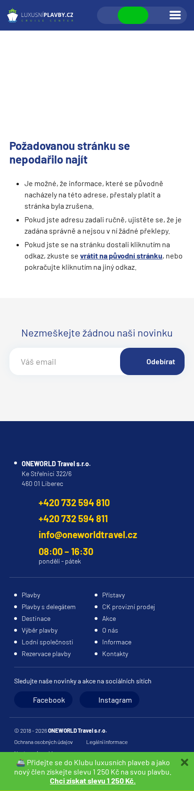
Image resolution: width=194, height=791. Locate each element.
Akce (109, 618)
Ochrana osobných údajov (43, 741)
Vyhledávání (108, 15)
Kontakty (115, 654)
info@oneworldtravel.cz (88, 534)
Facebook (49, 699)
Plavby (31, 595)
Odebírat (160, 361)
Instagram (115, 699)
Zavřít (184, 762)
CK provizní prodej (128, 607)
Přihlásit (158, 15)
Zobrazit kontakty (133, 15)
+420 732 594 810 (74, 502)
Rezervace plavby (46, 654)
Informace (116, 642)
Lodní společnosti (47, 642)
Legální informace (107, 741)
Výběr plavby (39, 630)
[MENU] (175, 15)
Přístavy (113, 595)
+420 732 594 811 (73, 518)
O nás (110, 630)
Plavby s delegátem (49, 607)
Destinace (36, 618)
